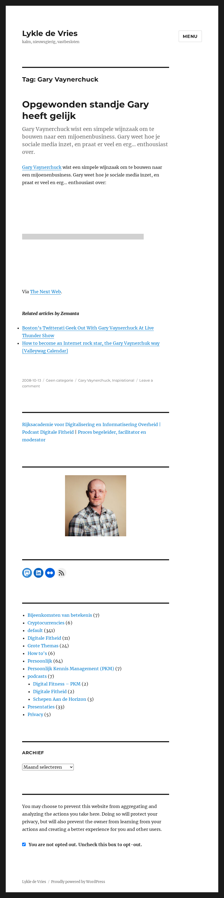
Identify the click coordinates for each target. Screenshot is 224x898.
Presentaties (41, 707)
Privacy (35, 714)
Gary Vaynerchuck (41, 167)
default (35, 630)
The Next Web (45, 291)
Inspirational (123, 380)
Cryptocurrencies (46, 622)
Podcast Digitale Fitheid (48, 432)
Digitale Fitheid (44, 638)
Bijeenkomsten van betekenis (60, 615)
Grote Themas (43, 645)
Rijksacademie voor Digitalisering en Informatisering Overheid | (91, 424)
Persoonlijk (40, 661)
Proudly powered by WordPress (78, 881)
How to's (37, 653)
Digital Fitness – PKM (57, 684)
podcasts (37, 676)
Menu (190, 36)
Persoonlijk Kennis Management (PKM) (71, 668)
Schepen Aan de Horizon (59, 699)
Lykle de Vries (50, 33)
